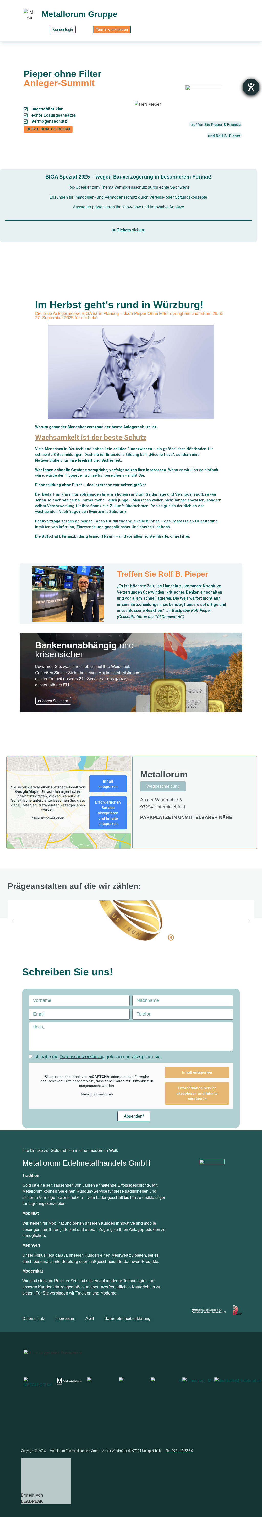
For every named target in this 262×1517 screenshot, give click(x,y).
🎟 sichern (128, 230)
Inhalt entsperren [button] (108, 784)
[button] (12, 920)
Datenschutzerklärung (82, 1056)
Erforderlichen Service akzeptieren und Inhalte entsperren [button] (108, 813)
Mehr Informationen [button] (48, 818)
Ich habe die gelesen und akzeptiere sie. (97, 1056)
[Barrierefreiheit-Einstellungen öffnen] (251, 87)
